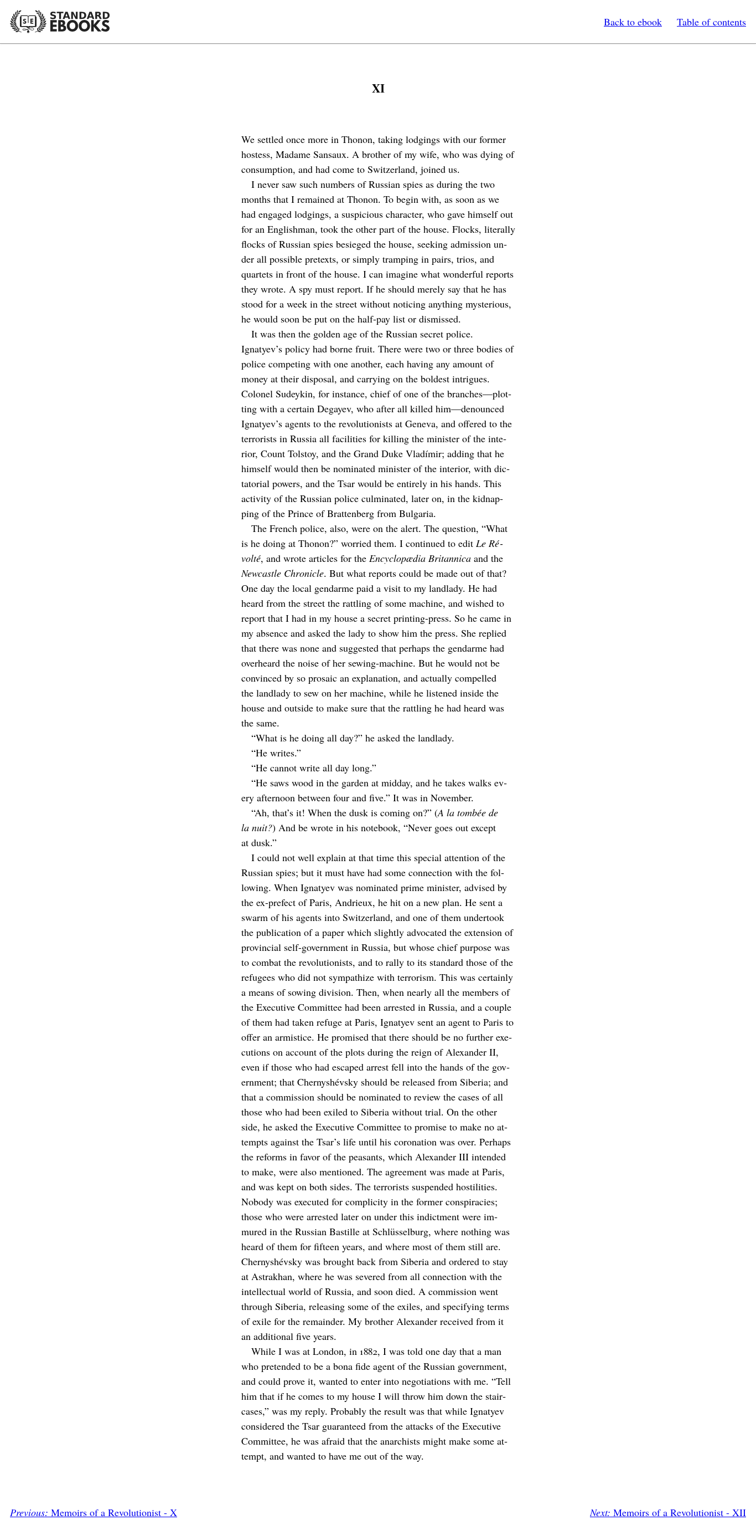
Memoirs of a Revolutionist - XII (668, 1512)
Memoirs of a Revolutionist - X (93, 1512)
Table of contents (711, 21)
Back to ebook (633, 21)
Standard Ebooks (60, 21)
